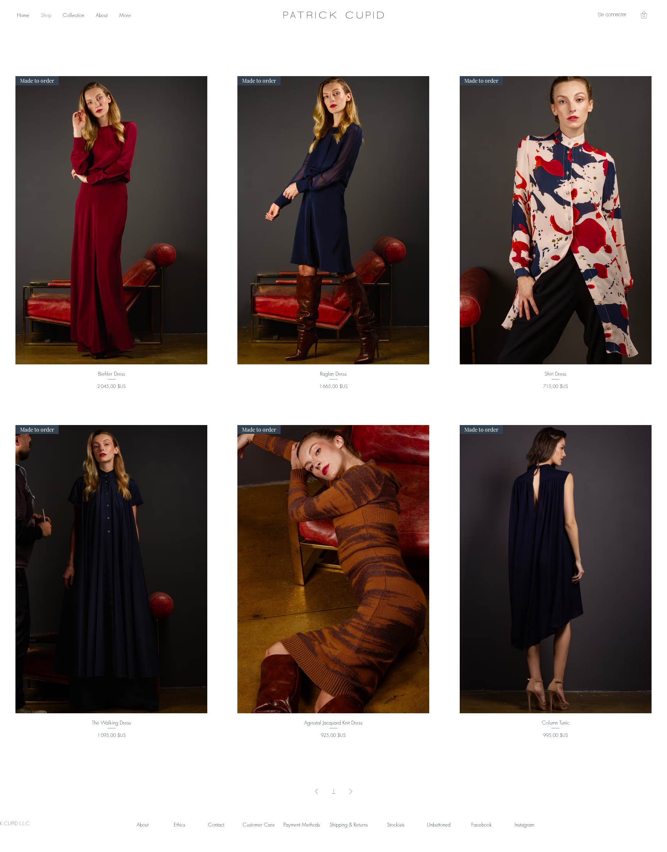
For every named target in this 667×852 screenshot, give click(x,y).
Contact (216, 824)
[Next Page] (351, 791)
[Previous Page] (316, 791)
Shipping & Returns (349, 824)
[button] (644, 15)
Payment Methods (301, 824)
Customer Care (259, 824)
